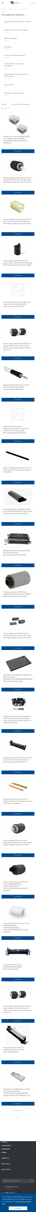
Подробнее (18, 151)
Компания (5, 1149)
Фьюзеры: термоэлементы (14, 93)
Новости (5, 1158)
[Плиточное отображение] (2, 108)
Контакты (5, 1163)
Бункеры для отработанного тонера (17, 21)
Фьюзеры (7, 47)
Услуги (4, 1142)
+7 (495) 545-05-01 (10, 1187)
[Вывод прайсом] (8, 108)
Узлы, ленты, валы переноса (14, 55)
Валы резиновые (10, 38)
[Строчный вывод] (5, 108)
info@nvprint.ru (9, 1193)
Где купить (6, 1169)
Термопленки (9, 85)
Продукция (6, 1145)
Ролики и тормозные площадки (16, 30)
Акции (4, 1152)
